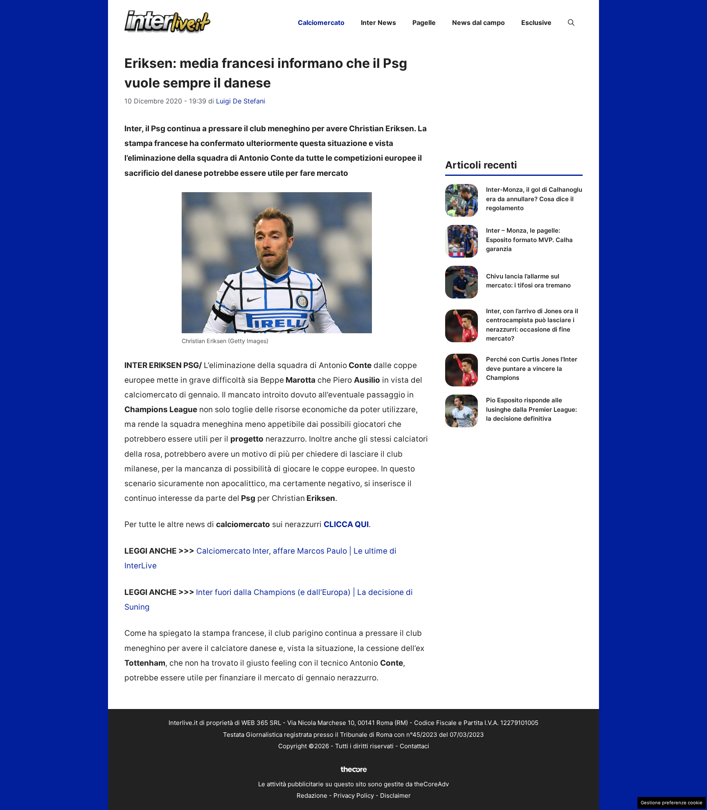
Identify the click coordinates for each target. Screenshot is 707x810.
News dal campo (478, 22)
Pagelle (424, 22)
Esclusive (536, 22)
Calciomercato (321, 22)
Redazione (312, 795)
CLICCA (339, 524)
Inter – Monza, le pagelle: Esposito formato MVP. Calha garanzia (529, 240)
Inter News (378, 22)
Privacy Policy (353, 795)
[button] (571, 22)
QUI (362, 524)
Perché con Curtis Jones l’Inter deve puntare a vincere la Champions (531, 368)
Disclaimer (395, 795)
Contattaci (414, 746)
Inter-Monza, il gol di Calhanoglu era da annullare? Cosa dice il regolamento (534, 199)
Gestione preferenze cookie (671, 803)
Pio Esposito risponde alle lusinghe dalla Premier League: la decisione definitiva (531, 409)
